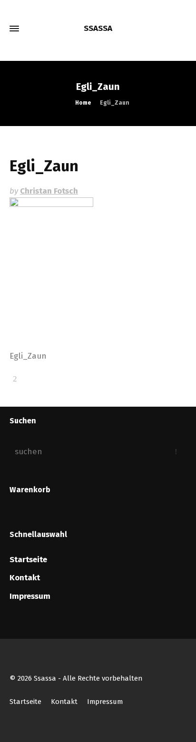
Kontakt (25, 578)
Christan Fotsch (49, 191)
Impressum (30, 596)
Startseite (28, 560)
